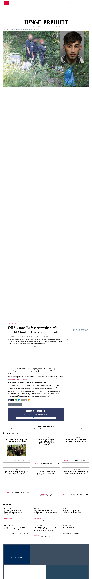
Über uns (46, 3)
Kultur (39, 3)
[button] (71, 3)
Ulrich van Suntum (8, 518)
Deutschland (11, 336)
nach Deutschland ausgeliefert (18, 379)
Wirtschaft (20, 3)
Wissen (33, 3)
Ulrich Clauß (65, 532)
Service (53, 3)
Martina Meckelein (43, 494)
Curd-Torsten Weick (38, 518)
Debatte (26, 3)
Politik (13, 3)
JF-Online (6, 460)
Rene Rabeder (37, 535)
